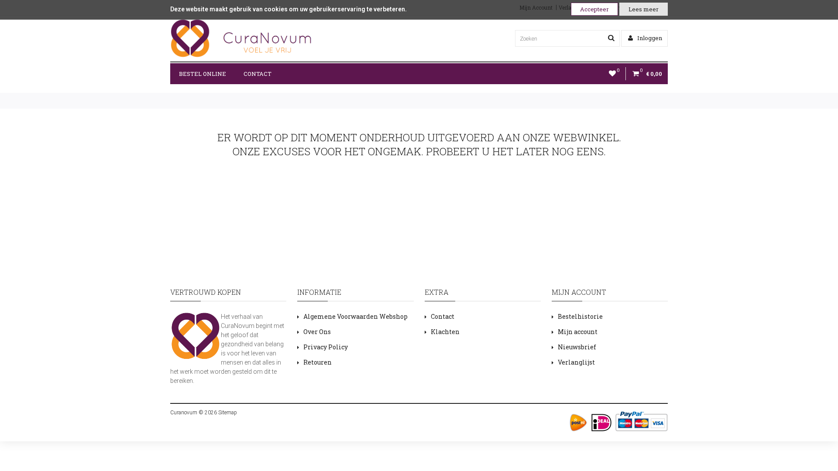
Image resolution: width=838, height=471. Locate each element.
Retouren (317, 362)
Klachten (445, 332)
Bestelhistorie (580, 316)
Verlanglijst (576, 362)
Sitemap (227, 413)
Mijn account (578, 332)
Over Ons (317, 332)
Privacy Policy (325, 347)
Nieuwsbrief (577, 347)
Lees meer (643, 9)
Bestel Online (202, 74)
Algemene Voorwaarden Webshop (355, 316)
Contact (257, 74)
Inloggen (649, 38)
